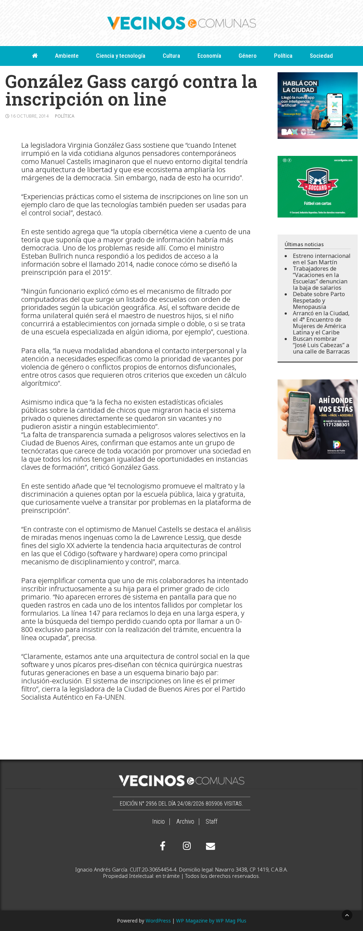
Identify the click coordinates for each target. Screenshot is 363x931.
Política (283, 55)
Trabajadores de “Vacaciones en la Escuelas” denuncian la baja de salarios (320, 278)
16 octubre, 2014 (30, 116)
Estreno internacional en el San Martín (322, 259)
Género (248, 55)
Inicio (158, 821)
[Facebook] (163, 846)
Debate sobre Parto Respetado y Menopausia (319, 300)
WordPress (158, 920)
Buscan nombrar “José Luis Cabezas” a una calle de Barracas (321, 345)
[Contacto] (209, 846)
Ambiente (67, 55)
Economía (209, 55)
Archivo (185, 821)
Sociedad (321, 55)
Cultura (171, 55)
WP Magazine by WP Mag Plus (211, 920)
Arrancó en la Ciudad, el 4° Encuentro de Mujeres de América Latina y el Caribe (321, 322)
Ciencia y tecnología (120, 55)
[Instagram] (186, 846)
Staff (211, 821)
